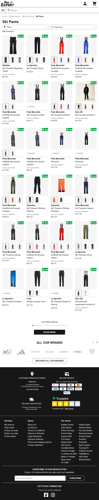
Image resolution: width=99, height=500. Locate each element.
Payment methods (35, 439)
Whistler (6, 65)
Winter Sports (14, 16)
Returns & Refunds (36, 433)
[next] (97, 343)
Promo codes (10, 436)
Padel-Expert (84, 424)
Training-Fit (84, 447)
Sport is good (84, 445)
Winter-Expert (84, 459)
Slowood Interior (86, 433)
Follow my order (11, 430)
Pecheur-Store (85, 427)
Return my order (11, 433)
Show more (49, 332)
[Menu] (3, 10)
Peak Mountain (58, 65)
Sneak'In (82, 439)
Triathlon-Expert (85, 450)
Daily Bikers (66, 427)
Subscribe (75, 478)
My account (9, 424)
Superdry (31, 205)
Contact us (32, 382)
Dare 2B (79, 112)
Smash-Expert (85, 436)
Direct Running (67, 430)
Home (4, 16)
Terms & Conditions (36, 430)
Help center (9, 427)
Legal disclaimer (35, 436)
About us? (32, 424)
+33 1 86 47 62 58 (32, 389)
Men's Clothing (28, 16)
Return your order (31, 409)
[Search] (8, 10)
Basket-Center (67, 424)
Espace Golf (66, 436)
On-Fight (65, 462)
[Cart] (94, 3)
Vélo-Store (83, 456)
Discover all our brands (49, 360)
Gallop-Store (66, 442)
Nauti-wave (66, 459)
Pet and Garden (85, 430)
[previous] (93, 343)
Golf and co (66, 445)
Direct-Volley (66, 433)
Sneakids (83, 442)
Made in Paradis (68, 456)
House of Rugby (68, 450)
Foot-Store (65, 439)
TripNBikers (84, 453)
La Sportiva (32, 65)
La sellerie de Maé (69, 453)
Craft (29, 298)
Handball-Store (67, 447)
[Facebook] (46, 495)
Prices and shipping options (40, 442)
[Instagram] (52, 495)
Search (14, 10)
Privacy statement (35, 445)
